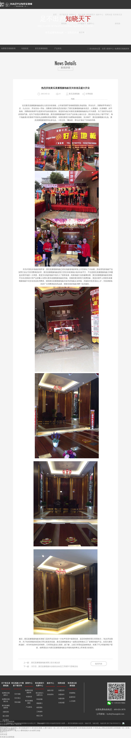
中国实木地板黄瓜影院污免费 (55, 723)
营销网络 (72, 693)
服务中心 (99, 15)
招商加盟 (108, 15)
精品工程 (39, 716)
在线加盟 (61, 703)
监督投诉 (72, 697)
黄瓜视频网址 (12, 728)
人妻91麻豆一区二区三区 (53, 728)
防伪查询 (50, 694)
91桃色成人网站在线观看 (103, 728)
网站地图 (3, 728)
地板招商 (103, 723)
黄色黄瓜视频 (36, 728)
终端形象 (39, 699)
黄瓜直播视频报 (41, 48)
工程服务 (39, 711)
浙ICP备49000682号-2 (114, 723)
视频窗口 (39, 703)
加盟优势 (61, 698)
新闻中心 (72, 15)
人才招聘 (72, 701)
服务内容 (50, 690)
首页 (55, 15)
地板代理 (88, 723)
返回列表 (98, 664)
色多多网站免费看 (70, 728)
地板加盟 (95, 723)
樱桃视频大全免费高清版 (30, 730)
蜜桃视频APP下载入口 (11, 730)
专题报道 (24, 48)
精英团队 (39, 707)
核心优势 (6, 716)
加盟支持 (61, 690)
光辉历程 (6, 712)
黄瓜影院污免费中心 (90, 16)
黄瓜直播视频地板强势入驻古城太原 (45, 663)
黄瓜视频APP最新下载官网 (81, 16)
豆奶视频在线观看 (85, 728)
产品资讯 (57, 48)
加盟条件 (61, 694)
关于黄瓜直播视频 (63, 16)
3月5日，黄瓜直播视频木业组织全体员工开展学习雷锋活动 (54, 666)
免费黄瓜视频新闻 (8, 48)
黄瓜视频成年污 (24, 728)
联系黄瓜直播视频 (117, 16)
